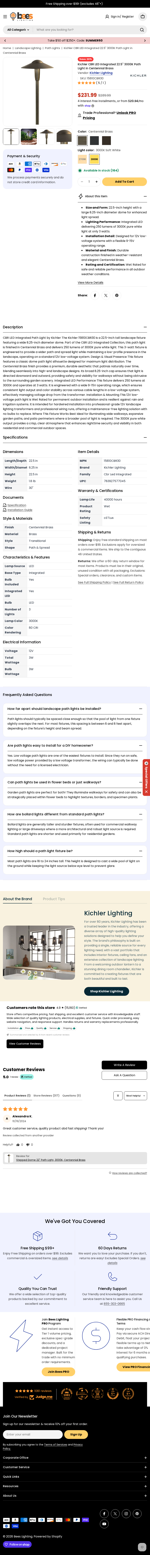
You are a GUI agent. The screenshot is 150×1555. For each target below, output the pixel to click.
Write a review (124, 1065)
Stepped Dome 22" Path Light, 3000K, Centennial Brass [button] (50, 1160)
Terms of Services (55, 1444)
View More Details (90, 282)
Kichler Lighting (101, 73)
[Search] (142, 30)
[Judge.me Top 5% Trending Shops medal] (128, 1394)
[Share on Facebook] (95, 295)
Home (7, 48)
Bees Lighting (23, 1536)
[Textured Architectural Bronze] (106, 140)
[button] (5, 40)
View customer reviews (25, 1044)
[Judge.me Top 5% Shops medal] (113, 1394)
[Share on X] (106, 295)
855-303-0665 (114, 1304)
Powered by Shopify (48, 1536)
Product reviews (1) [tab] (17, 1095)
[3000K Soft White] (94, 159)
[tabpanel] (75, 952)
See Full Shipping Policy (94, 582)
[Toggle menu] (5, 16)
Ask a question (124, 1075)
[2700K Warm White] (82, 159)
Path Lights (52, 48)
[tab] (17, 900)
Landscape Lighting (28, 48)
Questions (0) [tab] (71, 1095)
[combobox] (75, 29)
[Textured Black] (94, 140)
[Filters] (118, 1095)
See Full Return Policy (128, 582)
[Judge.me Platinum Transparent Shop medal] (82, 1394)
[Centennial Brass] (82, 140)
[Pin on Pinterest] (116, 295)
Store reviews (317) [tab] (46, 1095)
